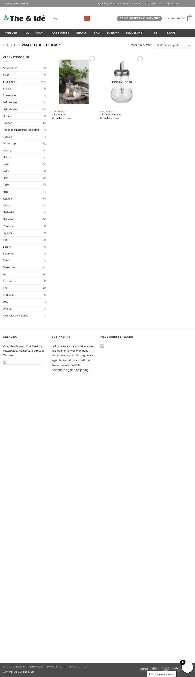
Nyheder (11, 32)
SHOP (39, 32)
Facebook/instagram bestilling (21, 129)
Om (161, 3)
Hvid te (7, 157)
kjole (5, 191)
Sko (97, 32)
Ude (5, 301)
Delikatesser (10, 109)
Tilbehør (8, 281)
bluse (6, 74)
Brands (81, 32)
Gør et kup (9, 143)
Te (155, 32)
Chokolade (9, 95)
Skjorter (7, 232)
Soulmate (8, 253)
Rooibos (8, 226)
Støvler (7, 260)
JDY (5, 178)
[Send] (87, 19)
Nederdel (8, 212)
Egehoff (113, 32)
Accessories (60, 32)
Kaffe (171, 32)
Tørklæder (9, 294)
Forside (10, 45)
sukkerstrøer (59, 114)
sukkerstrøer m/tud (110, 114)
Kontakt (102, 3)
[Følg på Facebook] (184, 3)
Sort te (7, 246)
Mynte (6, 205)
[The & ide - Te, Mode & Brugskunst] (24, 18)
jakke (6, 171)
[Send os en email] (190, 3)
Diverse (7, 116)
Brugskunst (135, 32)
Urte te (7, 308)
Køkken (7, 198)
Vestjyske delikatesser (16, 315)
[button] (139, 18)
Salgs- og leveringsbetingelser (125, 3)
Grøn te (7, 150)
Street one (9, 267)
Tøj (26, 32)
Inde (5, 164)
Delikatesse (10, 102)
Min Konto (150, 3)
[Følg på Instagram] (187, 3)
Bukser (7, 88)
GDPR (63, 667)
